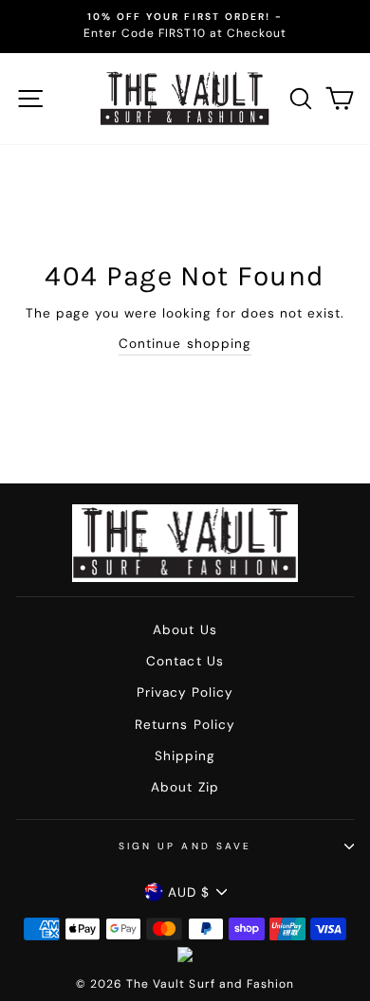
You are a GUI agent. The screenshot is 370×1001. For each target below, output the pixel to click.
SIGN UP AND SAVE (185, 846)
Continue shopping (184, 344)
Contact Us (184, 661)
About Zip (184, 787)
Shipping (185, 756)
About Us (184, 630)
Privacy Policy (185, 692)
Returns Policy (184, 725)
